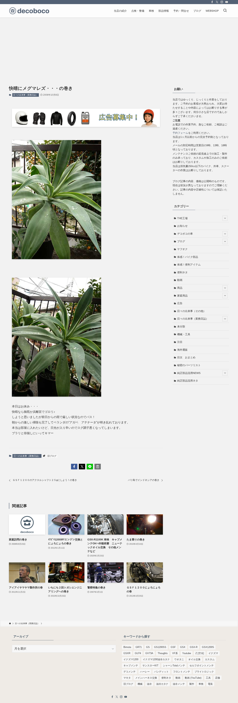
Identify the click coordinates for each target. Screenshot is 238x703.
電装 (210, 684)
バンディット (161, 671)
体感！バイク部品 (187, 256)
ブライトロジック (204, 671)
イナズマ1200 (130, 659)
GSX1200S (208, 647)
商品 (179, 287)
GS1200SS (160, 647)
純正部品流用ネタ (187, 380)
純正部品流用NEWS (188, 372)
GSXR (126, 653)
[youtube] (226, 2)
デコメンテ (129, 671)
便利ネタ (182, 272)
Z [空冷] (199, 653)
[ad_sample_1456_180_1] (86, 125)
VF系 (175, 653)
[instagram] (221, 2)
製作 (191, 684)
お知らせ (182, 225)
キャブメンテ (130, 665)
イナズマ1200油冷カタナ (156, 659)
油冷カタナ (162, 684)
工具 (208, 677)
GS (148, 647)
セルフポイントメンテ (201, 665)
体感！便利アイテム (189, 264)
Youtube (186, 653)
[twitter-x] (217, 2)
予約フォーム (180, 132)
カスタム (210, 659)
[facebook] (212, 2)
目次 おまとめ (186, 357)
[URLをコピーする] (97, 466)
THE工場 (182, 218)
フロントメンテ (181, 671)
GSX (182, 647)
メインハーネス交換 (146, 677)
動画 (179, 279)
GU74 (138, 653)
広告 (179, 303)
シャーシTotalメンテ (174, 665)
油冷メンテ (179, 684)
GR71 (139, 647)
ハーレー (145, 671)
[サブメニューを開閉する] (225, 218)
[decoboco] (29, 11)
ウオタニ (179, 659)
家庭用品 (182, 295)
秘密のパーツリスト (189, 365)
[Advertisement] (119, 45)
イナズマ (213, 653)
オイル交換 (194, 659)
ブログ (181, 241)
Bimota (127, 647)
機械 (140, 684)
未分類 (181, 326)
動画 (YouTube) (193, 677)
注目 (179, 341)
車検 (201, 684)
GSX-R (193, 647)
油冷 (149, 684)
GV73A (149, 653)
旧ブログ (51, 456)
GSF (173, 647)
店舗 (217, 677)
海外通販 (182, 349)
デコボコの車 (185, 233)
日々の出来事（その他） (191, 311)
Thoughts (163, 653)
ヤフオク (182, 249)
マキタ (127, 677)
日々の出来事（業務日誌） (25, 95)
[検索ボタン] (225, 10)
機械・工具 (183, 334)
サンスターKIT (150, 665)
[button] (74, 466)
